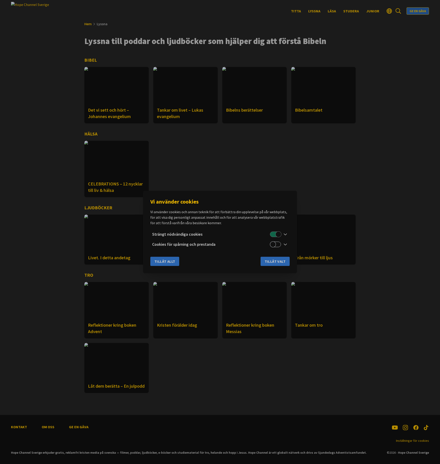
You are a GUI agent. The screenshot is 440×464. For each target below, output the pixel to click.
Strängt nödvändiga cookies (177, 234)
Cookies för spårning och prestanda (183, 244)
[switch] (275, 234)
